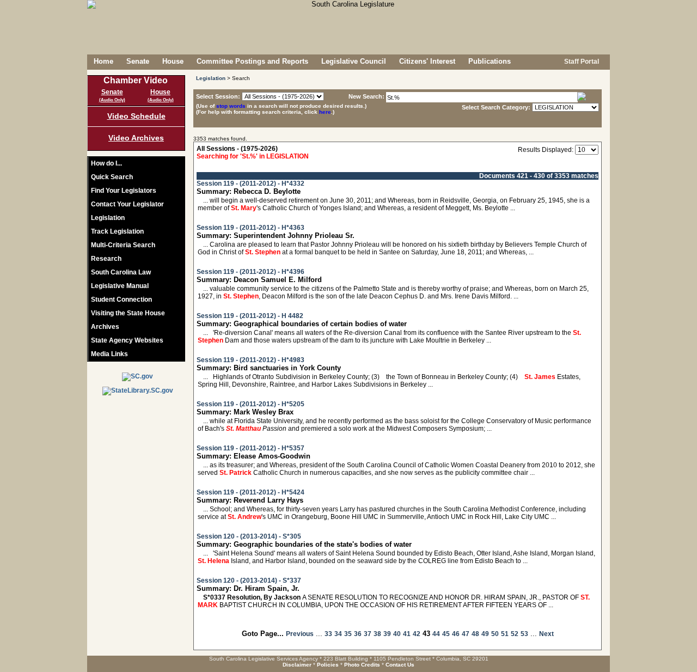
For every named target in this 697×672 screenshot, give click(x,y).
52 (514, 634)
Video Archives (136, 137)
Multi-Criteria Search (123, 245)
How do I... (106, 163)
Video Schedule (136, 116)
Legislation (108, 218)
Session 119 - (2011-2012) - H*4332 (250, 183)
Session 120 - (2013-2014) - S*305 (249, 536)
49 (485, 634)
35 (348, 634)
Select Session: (218, 96)
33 (328, 634)
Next (546, 634)
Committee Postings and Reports (252, 61)
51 (505, 634)
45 (446, 634)
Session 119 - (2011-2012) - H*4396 (250, 272)
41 (407, 634)
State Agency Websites (127, 340)
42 (416, 634)
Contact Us (400, 665)
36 (358, 634)
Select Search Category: (496, 107)
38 (377, 634)
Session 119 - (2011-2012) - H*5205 (250, 404)
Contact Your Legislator (127, 204)
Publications (489, 61)
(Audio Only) (112, 99)
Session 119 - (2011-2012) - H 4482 (250, 316)
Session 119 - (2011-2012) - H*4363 (250, 227)
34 (338, 634)
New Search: (367, 96)
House (173, 61)
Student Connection (121, 299)
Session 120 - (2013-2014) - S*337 (249, 580)
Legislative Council (353, 61)
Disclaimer (297, 665)
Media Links (109, 354)
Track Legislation (117, 231)
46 (456, 634)
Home (103, 61)
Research (106, 258)
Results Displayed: (545, 150)
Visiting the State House (128, 313)
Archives (105, 327)
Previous (300, 634)
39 (387, 634)
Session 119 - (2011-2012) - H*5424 (250, 492)
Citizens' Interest (427, 61)
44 (436, 634)
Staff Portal (581, 61)
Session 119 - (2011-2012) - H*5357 (250, 448)
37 (367, 634)
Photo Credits (362, 665)
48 (475, 634)
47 (465, 634)
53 (524, 634)
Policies (328, 665)
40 (397, 634)
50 (495, 634)
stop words (231, 106)
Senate (137, 61)
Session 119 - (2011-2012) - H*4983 (250, 360)
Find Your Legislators (123, 190)
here (325, 112)
